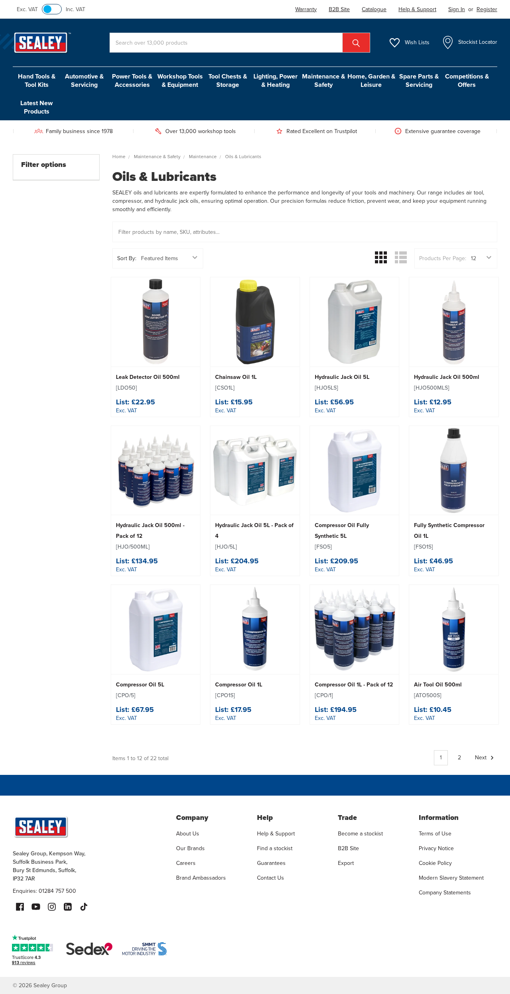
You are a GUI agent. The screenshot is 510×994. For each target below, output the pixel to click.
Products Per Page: (442, 258)
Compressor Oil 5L (140, 690)
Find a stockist (274, 848)
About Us (187, 833)
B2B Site (348, 848)
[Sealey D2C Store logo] (89, 826)
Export (346, 863)
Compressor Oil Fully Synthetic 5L (342, 536)
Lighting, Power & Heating (275, 80)
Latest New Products (36, 107)
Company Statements (445, 892)
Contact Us (270, 878)
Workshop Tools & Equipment (180, 80)
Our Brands (190, 848)
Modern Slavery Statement (451, 878)
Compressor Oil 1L (238, 690)
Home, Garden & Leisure (371, 80)
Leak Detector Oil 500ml (148, 382)
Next (481, 757)
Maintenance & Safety (323, 80)
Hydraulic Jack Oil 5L (342, 382)
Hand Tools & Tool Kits (36, 80)
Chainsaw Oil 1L (236, 382)
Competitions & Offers (467, 80)
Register (487, 9)
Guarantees (271, 863)
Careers (186, 863)
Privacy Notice (436, 848)
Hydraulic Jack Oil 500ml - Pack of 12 (150, 536)
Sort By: (126, 258)
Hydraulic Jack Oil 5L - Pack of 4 (254, 536)
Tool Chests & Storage (227, 80)
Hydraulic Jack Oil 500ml (446, 382)
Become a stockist (360, 833)
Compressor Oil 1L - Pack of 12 (354, 690)
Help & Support (276, 833)
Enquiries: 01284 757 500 (44, 891)
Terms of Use (435, 833)
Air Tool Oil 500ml (438, 690)
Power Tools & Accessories (132, 80)
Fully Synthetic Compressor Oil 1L (449, 536)
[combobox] (240, 43)
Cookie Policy (435, 863)
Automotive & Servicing (84, 80)
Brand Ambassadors (201, 878)
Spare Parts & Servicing (419, 80)
